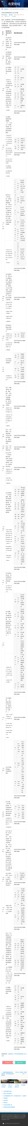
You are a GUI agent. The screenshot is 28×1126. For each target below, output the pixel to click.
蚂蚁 (11, 14)
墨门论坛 (3, 1118)
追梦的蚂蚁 (9, 1115)
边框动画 (5, 1100)
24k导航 (8, 1118)
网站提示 (5, 1102)
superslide (8, 1116)
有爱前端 (10, 1054)
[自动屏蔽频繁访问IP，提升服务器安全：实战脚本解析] (17, 1081)
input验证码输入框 (7, 1105)
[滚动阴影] (24, 1081)
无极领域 (16, 1116)
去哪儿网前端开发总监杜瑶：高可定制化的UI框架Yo (7, 1073)
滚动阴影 (5, 1098)
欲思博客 (15, 1115)
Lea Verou (20, 1116)
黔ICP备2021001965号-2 (19, 1118)
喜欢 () (9, 1062)
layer (12, 1116)
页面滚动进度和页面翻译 (9, 1107)
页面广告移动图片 (7, 1093)
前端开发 (6, 9)
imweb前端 (23, 1115)
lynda (11, 1118)
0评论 (14, 16)
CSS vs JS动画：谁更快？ (21, 1072)
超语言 (18, 1115)
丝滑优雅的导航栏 (7, 1091)
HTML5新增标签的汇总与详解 (9, 13)
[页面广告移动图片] (10, 1081)
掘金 (24, 1116)
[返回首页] (2, 9)
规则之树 (3, 1116)
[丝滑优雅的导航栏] (4, 1081)
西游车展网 (4, 1115)
